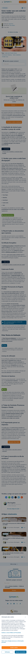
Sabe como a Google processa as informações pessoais (13, 641)
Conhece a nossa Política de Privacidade (11, 632)
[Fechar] (25, 617)
